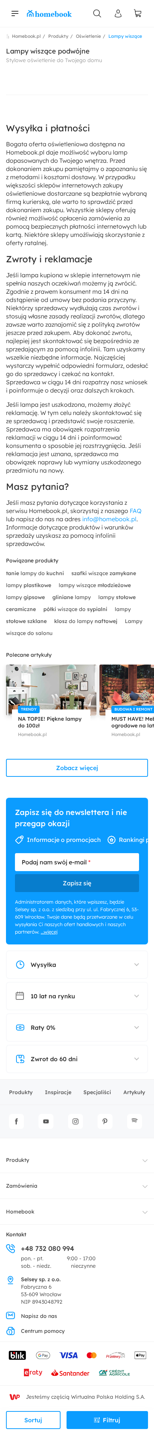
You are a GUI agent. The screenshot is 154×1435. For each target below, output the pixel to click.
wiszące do (75, 609)
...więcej (49, 932)
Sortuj (33, 1420)
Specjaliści (97, 1092)
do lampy (85, 621)
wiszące (103, 573)
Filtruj (111, 1420)
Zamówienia (21, 1185)
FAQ (136, 511)
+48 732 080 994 (47, 1248)
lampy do (35, 573)
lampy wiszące (95, 585)
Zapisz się (77, 883)
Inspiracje (58, 1092)
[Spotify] (134, 1121)
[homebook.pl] (49, 13)
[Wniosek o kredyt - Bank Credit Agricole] (114, 1373)
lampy (28, 585)
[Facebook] (16, 1121)
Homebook (20, 1211)
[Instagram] (75, 1121)
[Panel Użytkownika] (118, 13)
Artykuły (134, 1092)
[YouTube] (45, 1121)
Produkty (21, 1092)
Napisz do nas (39, 1316)
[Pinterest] (105, 1121)
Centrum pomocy (43, 1331)
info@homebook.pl (109, 519)
